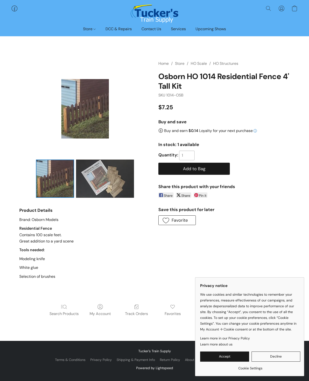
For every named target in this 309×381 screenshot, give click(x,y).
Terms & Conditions (70, 360)
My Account (100, 313)
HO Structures (225, 63)
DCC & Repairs (118, 28)
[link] (250, 366)
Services (178, 28)
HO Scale (199, 63)
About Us (192, 360)
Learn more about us (216, 344)
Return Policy (170, 360)
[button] (154, 13)
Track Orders (136, 313)
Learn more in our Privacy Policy (225, 338)
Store (88, 28)
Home (163, 63)
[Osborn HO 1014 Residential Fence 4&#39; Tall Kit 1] (105, 179)
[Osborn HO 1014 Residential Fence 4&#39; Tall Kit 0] (55, 179)
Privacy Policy (101, 360)
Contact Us (151, 28)
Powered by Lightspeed (154, 368)
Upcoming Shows (211, 28)
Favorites (173, 313)
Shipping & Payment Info (136, 360)
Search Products (64, 313)
